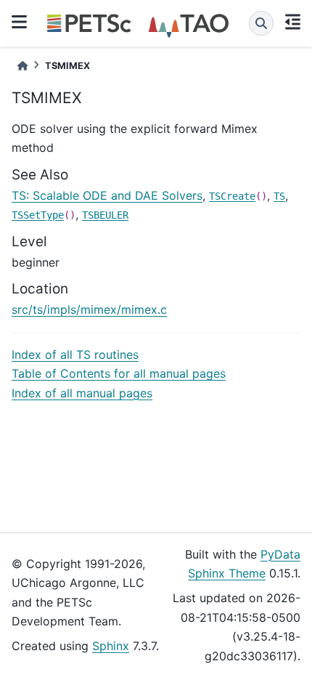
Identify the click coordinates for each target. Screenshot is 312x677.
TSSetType (38, 215)
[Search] (261, 23)
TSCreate (232, 196)
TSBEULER (105, 215)
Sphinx (110, 646)
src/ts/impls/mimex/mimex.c (89, 309)
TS (279, 196)
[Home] (22, 65)
